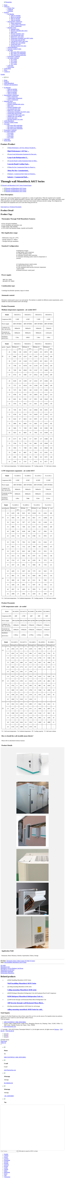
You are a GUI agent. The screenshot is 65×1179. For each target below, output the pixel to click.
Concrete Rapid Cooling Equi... (18, 164)
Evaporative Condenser (13, 56)
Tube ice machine (15, 20)
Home (5, 5)
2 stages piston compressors (18, 24)
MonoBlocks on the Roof (7, 970)
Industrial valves (11, 27)
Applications (7, 68)
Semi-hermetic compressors (14, 21)
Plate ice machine (15, 18)
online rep (3, 1042)
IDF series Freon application (18, 55)
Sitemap (57, 1029)
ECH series (14, 62)
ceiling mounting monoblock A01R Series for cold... (25, 1009)
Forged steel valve (16, 44)
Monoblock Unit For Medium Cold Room (12, 968)
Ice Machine (10, 14)
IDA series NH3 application (18, 52)
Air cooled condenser (13, 58)
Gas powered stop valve (17, 35)
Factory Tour (10, 8)
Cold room (10, 65)
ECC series (14, 64)
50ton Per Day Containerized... (18, 170)
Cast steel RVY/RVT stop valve (19, 41)
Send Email (4, 1041)
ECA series (14, 59)
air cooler (3, 965)
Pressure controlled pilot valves (19, 30)
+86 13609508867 (9, 1096)
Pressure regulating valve (17, 33)
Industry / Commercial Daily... (18, 177)
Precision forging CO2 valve (18, 46)
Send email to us (5, 207)
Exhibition (10, 11)
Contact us (7, 71)
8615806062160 (8, 1083)
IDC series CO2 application (18, 53)
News (5, 70)
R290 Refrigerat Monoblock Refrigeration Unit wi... (25, 996)
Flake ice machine (15, 15)
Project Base (10, 67)
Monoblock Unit (5, 967)
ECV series (14, 61)
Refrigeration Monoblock (7, 973)
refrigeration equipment (7, 971)
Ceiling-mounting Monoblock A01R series (21, 990)
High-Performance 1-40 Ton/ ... (18, 151)
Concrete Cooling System (14, 49)
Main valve (14, 32)
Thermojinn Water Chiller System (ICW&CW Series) (20, 961)
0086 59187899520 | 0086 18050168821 (15, 1022)
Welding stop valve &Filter (18, 43)
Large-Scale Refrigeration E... (17, 157)
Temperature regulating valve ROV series (22, 38)
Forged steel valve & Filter (18, 39)
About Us (6, 6)
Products (6, 12)
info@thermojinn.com (10, 1026)
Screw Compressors (16, 26)
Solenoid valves (15, 29)
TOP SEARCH (10, 1031)
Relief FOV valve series (17, 36)
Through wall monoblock (11, 84)
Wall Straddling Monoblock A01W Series (15, 962)
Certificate (10, 9)
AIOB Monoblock (12, 47)
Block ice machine (16, 17)
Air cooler (10, 50)
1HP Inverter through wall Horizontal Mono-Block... (25, 1003)
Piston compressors (16, 23)
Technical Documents (15, 207)
